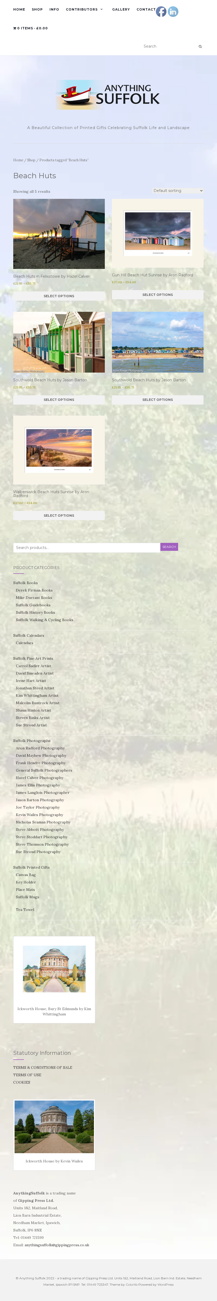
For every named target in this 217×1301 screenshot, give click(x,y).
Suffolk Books (25, 582)
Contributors (82, 9)
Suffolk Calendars (28, 635)
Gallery (121, 9)
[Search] (200, 47)
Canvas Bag (26, 874)
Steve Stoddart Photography (41, 837)
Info (54, 9)
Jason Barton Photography (40, 800)
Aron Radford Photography (40, 748)
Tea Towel (25, 909)
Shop (37, 9)
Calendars (24, 642)
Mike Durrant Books (34, 597)
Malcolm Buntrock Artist (38, 702)
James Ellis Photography (38, 785)
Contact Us (149, 9)
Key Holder (26, 882)
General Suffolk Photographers (44, 770)
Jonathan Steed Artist (35, 688)
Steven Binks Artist (33, 717)
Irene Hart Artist (31, 680)
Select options (59, 296)
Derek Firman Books (34, 590)
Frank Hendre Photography (40, 763)
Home (19, 9)
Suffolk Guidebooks (33, 605)
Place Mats (25, 889)
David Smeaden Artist (35, 673)
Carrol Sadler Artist (33, 665)
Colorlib (132, 1284)
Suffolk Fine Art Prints (33, 658)
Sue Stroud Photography (38, 851)
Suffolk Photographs (32, 740)
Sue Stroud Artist (31, 725)
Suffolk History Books (35, 612)
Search (169, 547)
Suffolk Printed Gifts (31, 867)
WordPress (165, 1284)
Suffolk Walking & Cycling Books (44, 619)
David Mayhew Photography (41, 755)
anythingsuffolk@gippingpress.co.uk (57, 1245)
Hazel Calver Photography (39, 777)
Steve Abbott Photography (40, 829)
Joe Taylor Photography (38, 807)
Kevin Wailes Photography (39, 814)
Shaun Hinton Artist (33, 710)
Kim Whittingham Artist (37, 695)
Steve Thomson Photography (42, 844)
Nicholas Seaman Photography (43, 822)
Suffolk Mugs (27, 897)
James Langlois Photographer (43, 792)
